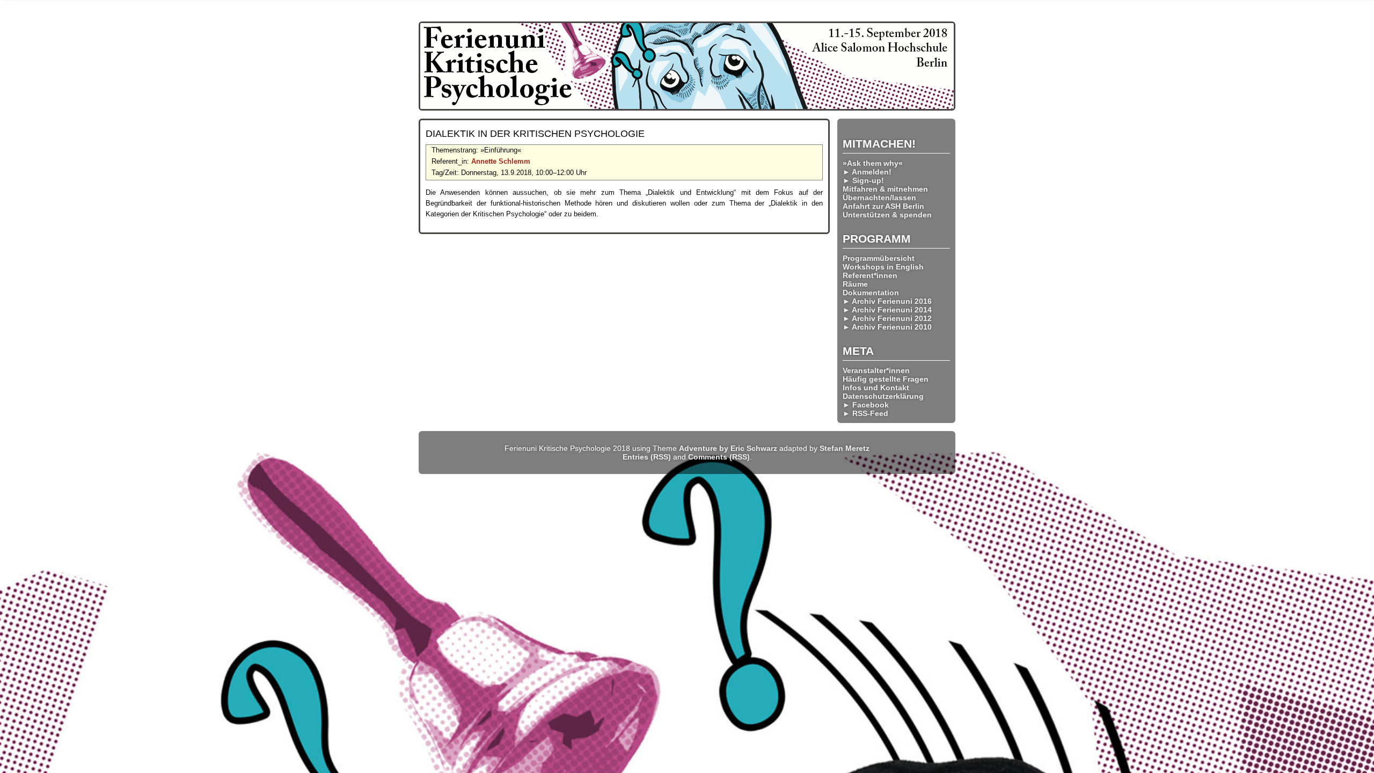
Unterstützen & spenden (887, 214)
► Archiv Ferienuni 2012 (887, 318)
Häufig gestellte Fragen (886, 379)
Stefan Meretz (844, 448)
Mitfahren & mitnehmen (885, 189)
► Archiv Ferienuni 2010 (887, 327)
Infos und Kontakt (876, 387)
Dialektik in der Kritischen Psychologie (535, 133)
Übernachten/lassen (879, 197)
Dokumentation (871, 292)
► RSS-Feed (865, 413)
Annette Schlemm (500, 161)
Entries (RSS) (647, 457)
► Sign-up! (863, 180)
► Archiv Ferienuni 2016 (887, 301)
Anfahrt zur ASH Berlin (883, 206)
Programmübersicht (879, 258)
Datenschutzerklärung (883, 396)
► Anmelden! (867, 171)
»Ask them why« (873, 163)
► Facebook (866, 404)
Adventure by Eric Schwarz (728, 448)
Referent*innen (870, 275)
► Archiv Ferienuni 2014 (887, 309)
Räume (855, 284)
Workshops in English (883, 266)
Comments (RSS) (719, 457)
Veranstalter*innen (876, 370)
